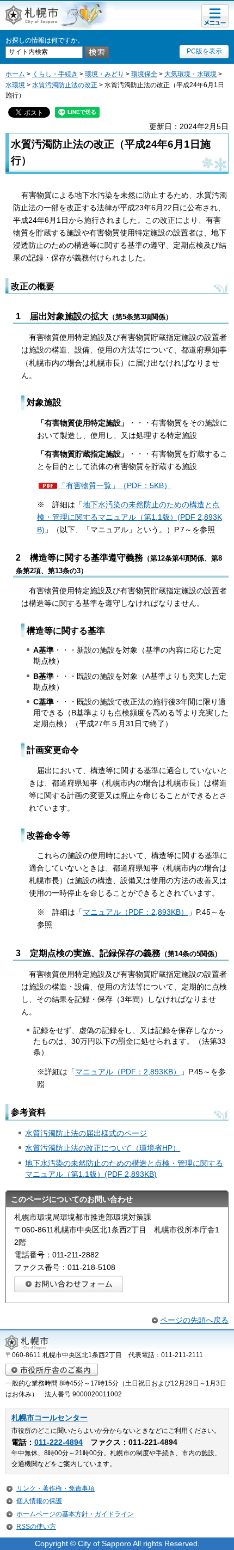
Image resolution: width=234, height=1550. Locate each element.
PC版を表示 (204, 51)
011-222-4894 (58, 1442)
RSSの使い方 (36, 1526)
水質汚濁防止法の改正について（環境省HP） (102, 1148)
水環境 (15, 85)
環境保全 (144, 74)
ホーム (15, 74)
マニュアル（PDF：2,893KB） (135, 912)
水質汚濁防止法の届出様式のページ (86, 1133)
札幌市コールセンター (49, 1418)
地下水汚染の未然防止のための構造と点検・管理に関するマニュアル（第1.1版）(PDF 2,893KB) (129, 517)
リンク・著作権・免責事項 (55, 1488)
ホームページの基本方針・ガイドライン (75, 1514)
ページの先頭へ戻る (194, 1320)
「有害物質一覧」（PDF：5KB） (114, 485)
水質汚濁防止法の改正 (64, 85)
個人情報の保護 (39, 1501)
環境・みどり (104, 74)
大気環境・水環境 (190, 74)
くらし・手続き (55, 74)
